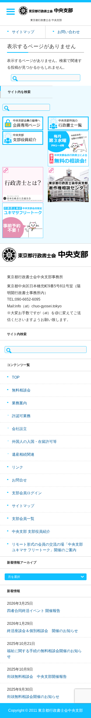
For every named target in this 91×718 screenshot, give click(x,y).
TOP (16, 377)
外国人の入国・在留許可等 (34, 442)
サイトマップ (23, 506)
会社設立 (19, 429)
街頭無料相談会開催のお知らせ (33, 697)
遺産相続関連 (23, 454)
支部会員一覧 (23, 519)
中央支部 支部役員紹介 (31, 531)
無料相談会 (21, 390)
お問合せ (19, 480)
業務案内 (19, 403)
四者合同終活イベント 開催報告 (33, 611)
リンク (17, 467)
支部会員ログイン (27, 493)
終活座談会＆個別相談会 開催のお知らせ (42, 631)
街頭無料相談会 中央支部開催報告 (37, 677)
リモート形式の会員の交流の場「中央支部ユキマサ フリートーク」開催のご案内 (47, 547)
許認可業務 (21, 416)
